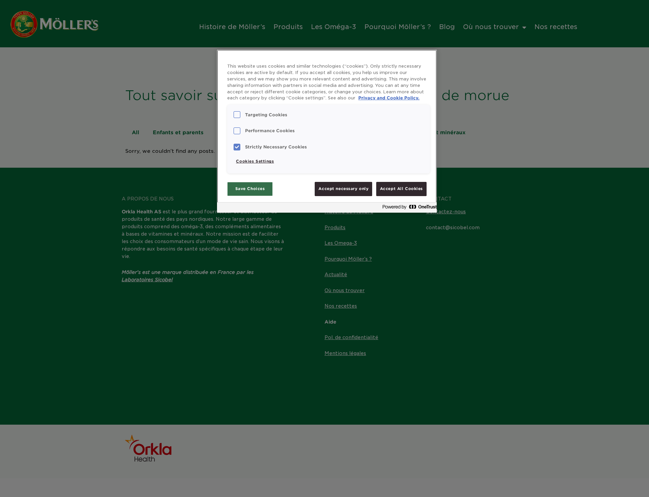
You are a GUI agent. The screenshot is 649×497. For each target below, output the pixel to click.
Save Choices (250, 188)
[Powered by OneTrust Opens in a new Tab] (407, 208)
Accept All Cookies (401, 188)
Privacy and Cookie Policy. (388, 97)
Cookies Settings (255, 161)
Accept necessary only (343, 188)
